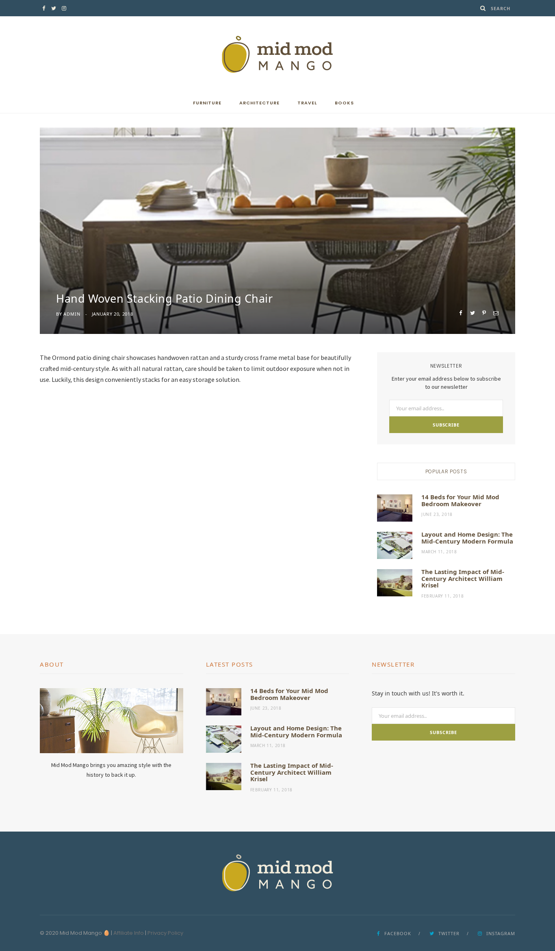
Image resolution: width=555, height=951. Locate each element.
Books (344, 103)
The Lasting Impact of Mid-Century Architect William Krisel (462, 578)
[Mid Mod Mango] (277, 54)
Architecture (259, 103)
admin (71, 314)
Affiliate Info (128, 933)
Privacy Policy (165, 933)
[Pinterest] (484, 313)
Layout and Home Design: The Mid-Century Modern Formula (467, 537)
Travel (307, 103)
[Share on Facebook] (460, 313)
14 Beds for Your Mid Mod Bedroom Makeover (460, 500)
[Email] (496, 313)
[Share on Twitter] (472, 313)
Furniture (207, 103)
